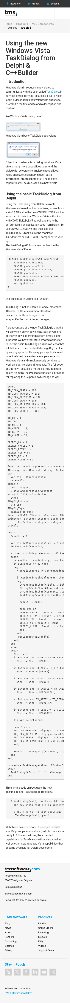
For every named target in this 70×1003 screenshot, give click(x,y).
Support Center (46, 950)
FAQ (40, 941)
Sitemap (9, 945)
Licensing (43, 932)
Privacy (9, 950)
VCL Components (43, 23)
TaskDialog (52, 91)
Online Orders (45, 927)
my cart (36, 3)
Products (22, 23)
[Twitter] (17, 972)
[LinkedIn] (35, 972)
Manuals (42, 936)
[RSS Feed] (8, 972)
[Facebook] (26, 972)
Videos (42, 945)
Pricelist (42, 923)
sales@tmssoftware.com (18, 893)
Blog (7, 923)
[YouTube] (44, 972)
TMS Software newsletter (18, 993)
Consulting (11, 941)
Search (48, 13)
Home (8, 23)
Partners (9, 936)
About (8, 932)
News (8, 927)
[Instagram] (52, 972)
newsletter (15, 3)
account (55, 3)
